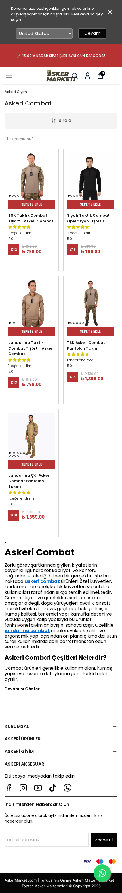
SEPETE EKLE (31, 204)
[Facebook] (8, 788)
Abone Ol (104, 840)
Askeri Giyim (16, 91)
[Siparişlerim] (87, 75)
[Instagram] (23, 788)
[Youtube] (38, 788)
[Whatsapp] (67, 788)
